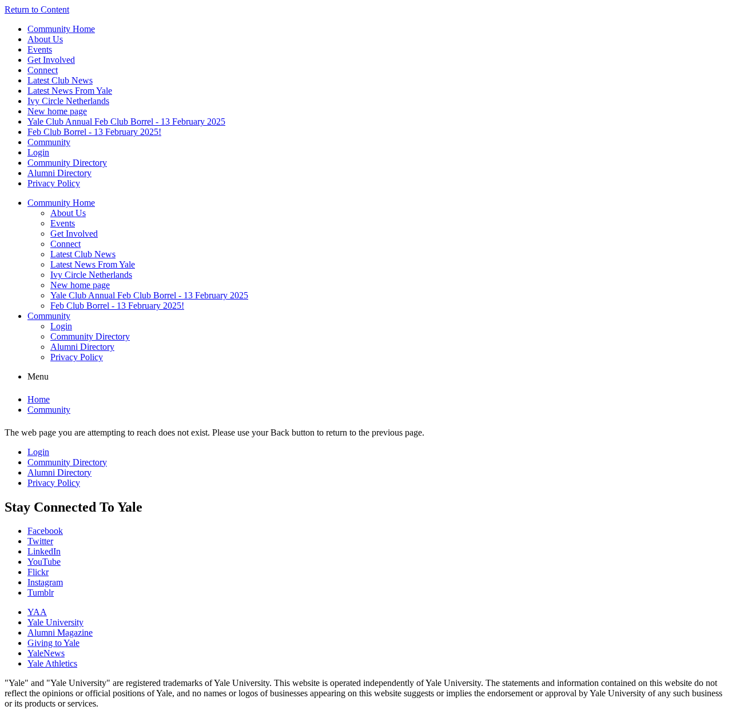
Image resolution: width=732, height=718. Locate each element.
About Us (45, 39)
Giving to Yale (53, 643)
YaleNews (46, 653)
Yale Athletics (52, 663)
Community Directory (67, 162)
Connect (42, 70)
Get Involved (51, 60)
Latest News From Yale (69, 90)
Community (48, 142)
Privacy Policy (53, 183)
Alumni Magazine (60, 632)
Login (38, 152)
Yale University (55, 622)
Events (39, 49)
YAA (37, 612)
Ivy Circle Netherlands (68, 101)
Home (38, 399)
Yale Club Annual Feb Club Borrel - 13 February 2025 (126, 121)
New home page (57, 111)
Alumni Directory (59, 173)
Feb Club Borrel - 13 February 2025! (94, 132)
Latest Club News (60, 80)
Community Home (61, 29)
